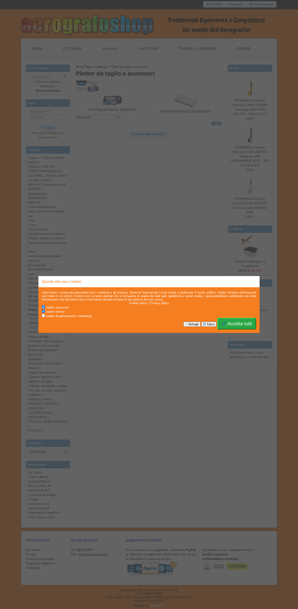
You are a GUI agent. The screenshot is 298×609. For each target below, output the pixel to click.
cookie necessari (57, 307)
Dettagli (193, 324)
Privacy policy (159, 303)
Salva (210, 324)
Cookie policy (138, 303)
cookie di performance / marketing (68, 316)
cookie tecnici (54, 311)
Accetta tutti (239, 323)
